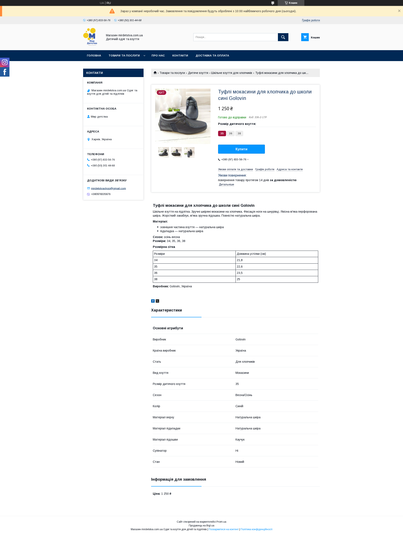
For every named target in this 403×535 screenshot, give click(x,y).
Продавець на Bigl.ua (201, 525)
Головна (94, 55)
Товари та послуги (124, 55)
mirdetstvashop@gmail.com (108, 188)
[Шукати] (283, 37)
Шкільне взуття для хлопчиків (231, 73)
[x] (157, 301)
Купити (241, 149)
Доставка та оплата (212, 55)
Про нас (158, 55)
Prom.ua (221, 521)
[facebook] (153, 301)
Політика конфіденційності (256, 529)
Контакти (180, 55)
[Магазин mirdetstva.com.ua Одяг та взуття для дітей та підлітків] (92, 44)
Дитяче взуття (198, 73)
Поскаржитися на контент (224, 529)
